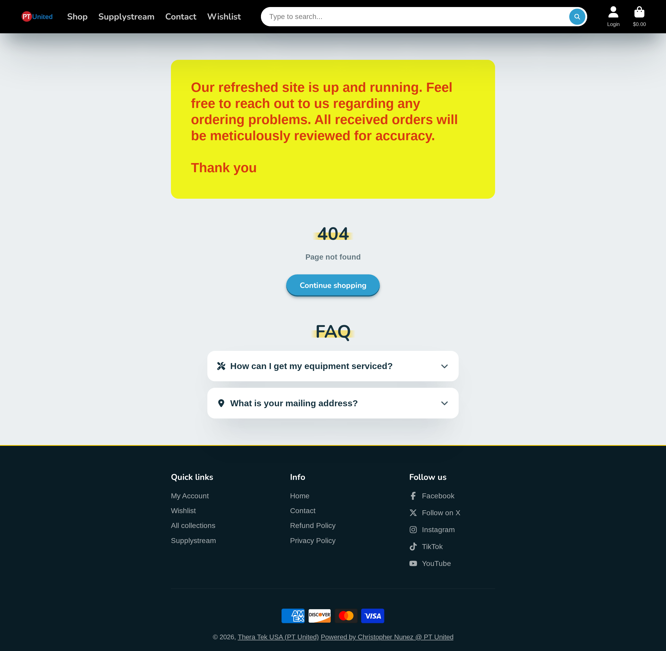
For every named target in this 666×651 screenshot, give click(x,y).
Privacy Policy (313, 541)
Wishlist (224, 17)
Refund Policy (313, 525)
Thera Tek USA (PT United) (278, 637)
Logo (37, 17)
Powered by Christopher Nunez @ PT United (387, 637)
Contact (180, 17)
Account (613, 16)
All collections (193, 525)
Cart (639, 16)
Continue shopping (333, 285)
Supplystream (126, 17)
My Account (190, 496)
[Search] (577, 16)
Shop (77, 17)
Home (300, 496)
